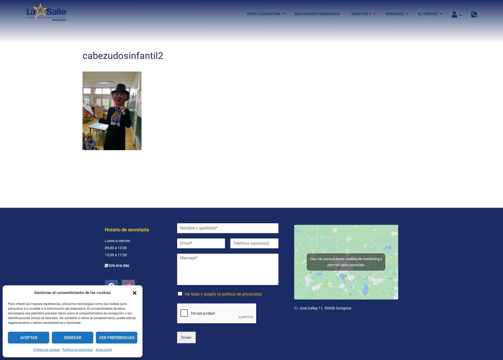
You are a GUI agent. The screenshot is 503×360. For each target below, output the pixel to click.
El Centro (428, 14)
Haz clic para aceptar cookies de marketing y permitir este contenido (346, 262)
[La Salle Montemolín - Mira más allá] (46, 14)
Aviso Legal (104, 350)
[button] (134, 293)
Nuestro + (361, 14)
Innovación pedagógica (317, 14)
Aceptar (28, 337)
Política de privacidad (77, 350)
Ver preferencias (116, 337)
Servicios (394, 14)
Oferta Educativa (263, 14)
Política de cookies (46, 350)
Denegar (72, 337)
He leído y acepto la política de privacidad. (224, 294)
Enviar (186, 337)
